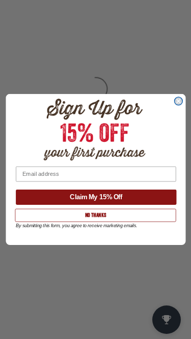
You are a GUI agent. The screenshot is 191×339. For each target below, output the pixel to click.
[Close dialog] (178, 101)
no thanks (95, 215)
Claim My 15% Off (96, 197)
